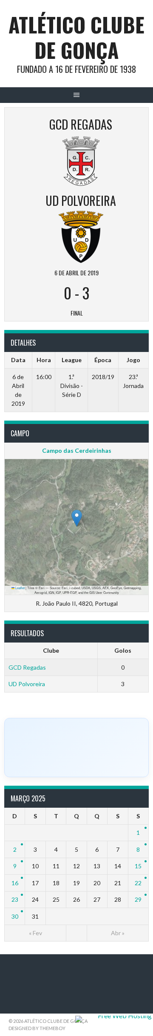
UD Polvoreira (26, 683)
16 (14, 882)
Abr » (118, 932)
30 (14, 916)
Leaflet (19, 587)
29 (138, 899)
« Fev (35, 932)
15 (138, 866)
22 (138, 882)
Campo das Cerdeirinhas (76, 450)
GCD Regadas (27, 667)
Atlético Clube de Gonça (76, 37)
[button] (76, 518)
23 (14, 899)
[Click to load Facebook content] (76, 747)
